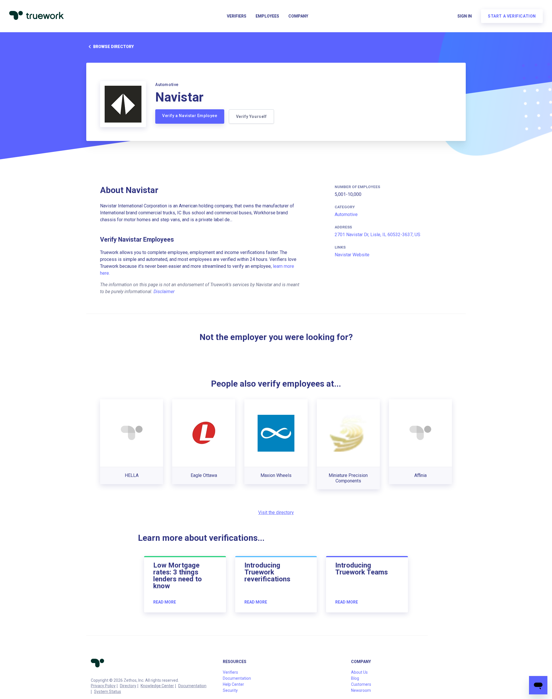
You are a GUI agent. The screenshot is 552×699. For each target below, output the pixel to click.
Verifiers (236, 16)
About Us (359, 672)
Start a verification (512, 16)
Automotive (346, 214)
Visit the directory (276, 512)
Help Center (233, 684)
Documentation (192, 685)
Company (298, 16)
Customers (361, 684)
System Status (107, 691)
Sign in (464, 16)
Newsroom (361, 690)
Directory (128, 685)
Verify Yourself (251, 116)
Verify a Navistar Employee (189, 115)
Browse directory (113, 46)
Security (230, 690)
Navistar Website (352, 254)
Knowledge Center (157, 685)
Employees (267, 16)
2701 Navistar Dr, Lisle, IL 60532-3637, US (377, 234)
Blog (355, 678)
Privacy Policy (103, 685)
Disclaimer (164, 291)
